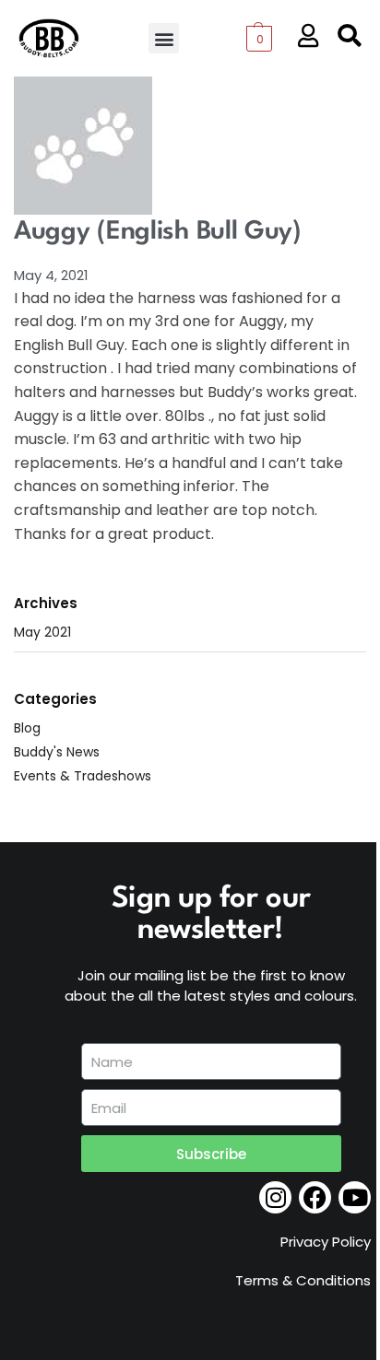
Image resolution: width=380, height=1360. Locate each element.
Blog (27, 728)
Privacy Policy (325, 1241)
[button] (163, 38)
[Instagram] (275, 1197)
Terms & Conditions (303, 1280)
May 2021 (42, 632)
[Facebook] (315, 1197)
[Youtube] (354, 1197)
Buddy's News (57, 752)
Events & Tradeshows (82, 776)
